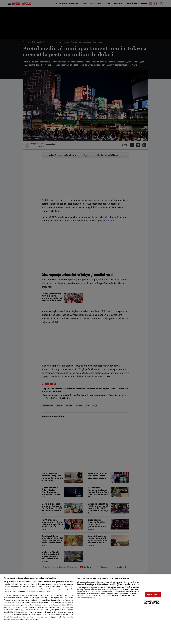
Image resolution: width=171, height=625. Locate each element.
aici (22, 609)
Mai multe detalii (45, 591)
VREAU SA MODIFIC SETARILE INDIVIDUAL (152, 602)
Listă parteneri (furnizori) (86, 598)
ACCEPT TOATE (152, 594)
